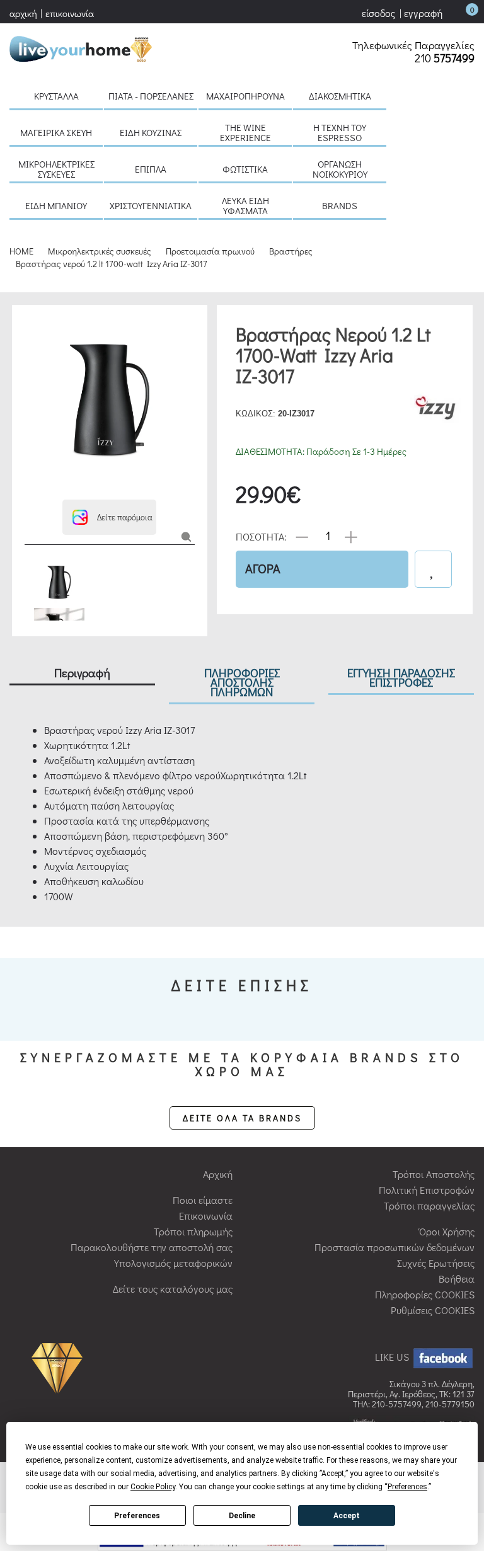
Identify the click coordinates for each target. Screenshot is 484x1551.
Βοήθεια (457, 1278)
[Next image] (31, 483)
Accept (346, 1515)
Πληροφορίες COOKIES (425, 1294)
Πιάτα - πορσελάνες (150, 95)
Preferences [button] (407, 1486)
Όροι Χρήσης (447, 1231)
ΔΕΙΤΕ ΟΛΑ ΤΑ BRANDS (242, 1118)
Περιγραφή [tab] (82, 672)
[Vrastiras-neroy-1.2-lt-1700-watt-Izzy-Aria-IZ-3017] (186, 535)
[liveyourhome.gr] (80, 47)
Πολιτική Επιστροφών (427, 1189)
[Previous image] (31, 323)
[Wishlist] (433, 569)
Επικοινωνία (206, 1215)
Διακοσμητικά (340, 95)
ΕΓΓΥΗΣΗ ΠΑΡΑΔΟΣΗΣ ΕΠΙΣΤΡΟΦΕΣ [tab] (401, 677)
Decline (242, 1515)
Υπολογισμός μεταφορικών (173, 1262)
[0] (459, 13)
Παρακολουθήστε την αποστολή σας (152, 1247)
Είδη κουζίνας (151, 132)
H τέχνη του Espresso (339, 132)
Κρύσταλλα (56, 95)
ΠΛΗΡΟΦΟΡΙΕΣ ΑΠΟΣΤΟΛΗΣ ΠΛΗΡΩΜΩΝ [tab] (242, 682)
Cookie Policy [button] (152, 1486)
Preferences (137, 1515)
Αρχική (218, 1174)
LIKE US (393, 1356)
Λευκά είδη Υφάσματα (245, 205)
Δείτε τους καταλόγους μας (173, 1288)
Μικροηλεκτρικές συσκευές (56, 168)
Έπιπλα (150, 169)
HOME (21, 251)
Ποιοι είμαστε (203, 1199)
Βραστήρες (291, 251)
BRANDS (339, 205)
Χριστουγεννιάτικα (151, 205)
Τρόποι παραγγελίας (429, 1205)
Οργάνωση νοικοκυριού (340, 168)
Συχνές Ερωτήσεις (436, 1262)
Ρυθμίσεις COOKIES (433, 1310)
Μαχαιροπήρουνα (245, 95)
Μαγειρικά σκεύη (56, 132)
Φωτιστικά (245, 169)
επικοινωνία (69, 13)
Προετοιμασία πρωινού (210, 251)
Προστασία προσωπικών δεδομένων (394, 1247)
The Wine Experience (245, 132)
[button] (109, 517)
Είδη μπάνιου (56, 205)
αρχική (23, 13)
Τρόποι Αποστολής (434, 1174)
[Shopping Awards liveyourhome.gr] (60, 1367)
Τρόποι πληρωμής (193, 1231)
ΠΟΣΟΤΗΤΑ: (261, 536)
